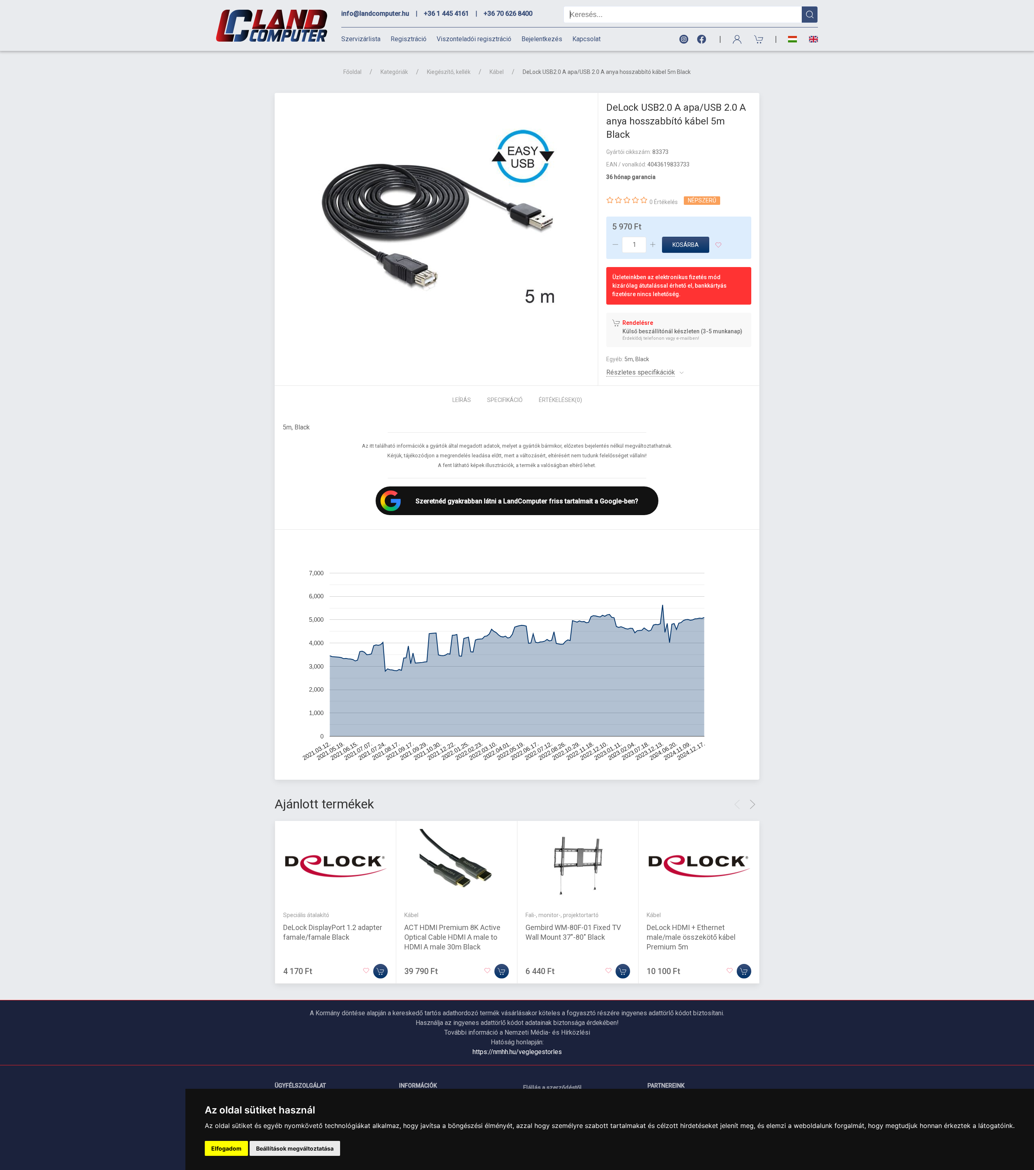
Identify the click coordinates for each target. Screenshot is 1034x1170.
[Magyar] (792, 39)
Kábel (497, 72)
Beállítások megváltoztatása (295, 1148)
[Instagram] (683, 39)
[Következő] (752, 804)
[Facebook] (703, 39)
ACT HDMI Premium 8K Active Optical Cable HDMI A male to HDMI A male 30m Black (452, 937)
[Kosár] (759, 39)
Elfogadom (226, 1148)
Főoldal (352, 72)
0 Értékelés (663, 202)
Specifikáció (505, 400)
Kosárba (686, 245)
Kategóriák (394, 72)
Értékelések (560, 400)
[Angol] (810, 39)
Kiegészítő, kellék (449, 72)
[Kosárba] (380, 971)
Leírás (461, 400)
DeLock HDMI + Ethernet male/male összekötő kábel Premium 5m (691, 937)
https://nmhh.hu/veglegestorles (517, 1052)
